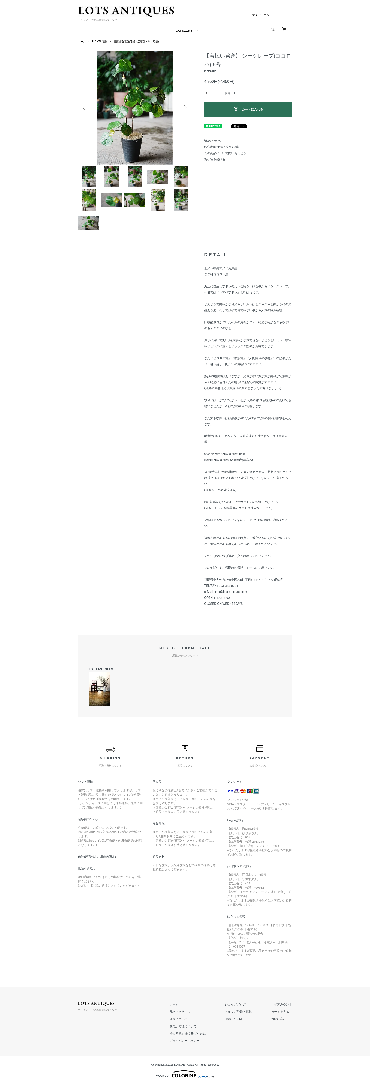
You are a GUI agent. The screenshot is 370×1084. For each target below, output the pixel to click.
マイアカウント (262, 15)
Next (185, 108)
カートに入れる (252, 109)
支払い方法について (183, 1026)
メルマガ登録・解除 (238, 1011)
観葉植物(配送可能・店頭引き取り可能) (136, 41)
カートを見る (280, 1011)
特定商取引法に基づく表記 (222, 147)
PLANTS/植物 (99, 41)
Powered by (163, 1075)
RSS (228, 1019)
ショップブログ (235, 1004)
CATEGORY (184, 30)
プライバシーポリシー (185, 1040)
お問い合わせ (280, 1019)
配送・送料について (183, 1011)
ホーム (82, 41)
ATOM (237, 1019)
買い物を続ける (214, 159)
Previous (84, 108)
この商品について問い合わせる (225, 153)
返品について (213, 141)
